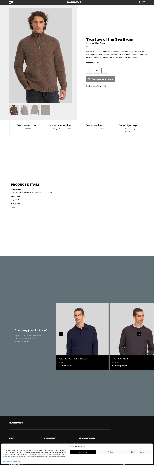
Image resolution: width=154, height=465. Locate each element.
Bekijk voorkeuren (137, 452)
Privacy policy (17, 461)
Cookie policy (7, 461)
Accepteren (83, 452)
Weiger (110, 452)
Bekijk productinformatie (96, 86)
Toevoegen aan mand (102, 79)
